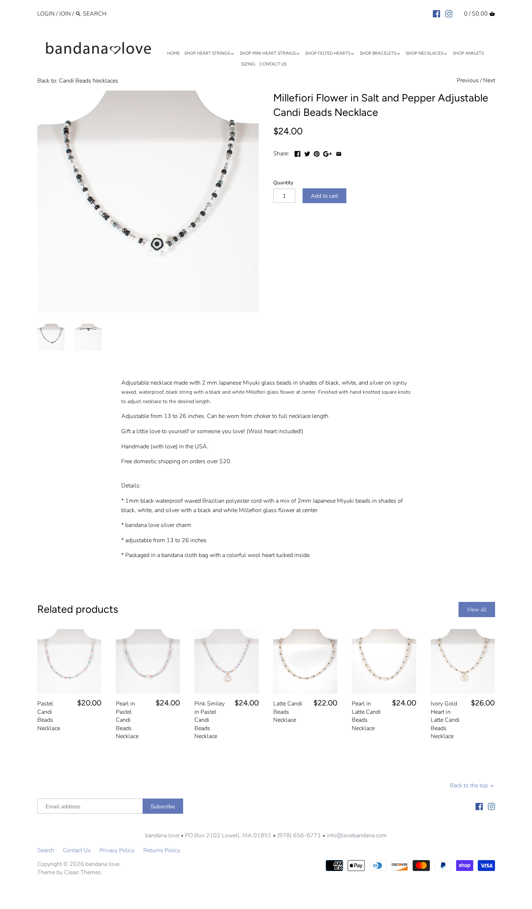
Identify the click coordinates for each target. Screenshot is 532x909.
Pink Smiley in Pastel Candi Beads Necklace (209, 720)
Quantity (283, 183)
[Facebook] (436, 13)
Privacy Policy (117, 850)
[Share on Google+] (327, 153)
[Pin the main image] (317, 153)
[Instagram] (448, 13)
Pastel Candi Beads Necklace (48, 716)
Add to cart (324, 196)
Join (65, 14)
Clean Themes (82, 872)
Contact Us (77, 850)
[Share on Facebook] (297, 153)
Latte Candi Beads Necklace (287, 712)
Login (46, 14)
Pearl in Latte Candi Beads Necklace (366, 716)
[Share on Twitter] (307, 153)
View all (476, 609)
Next (489, 80)
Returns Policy (161, 850)
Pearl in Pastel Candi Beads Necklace (127, 720)
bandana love (102, 864)
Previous (468, 80)
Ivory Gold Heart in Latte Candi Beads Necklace (445, 720)
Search (45, 850)
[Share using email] (339, 153)
